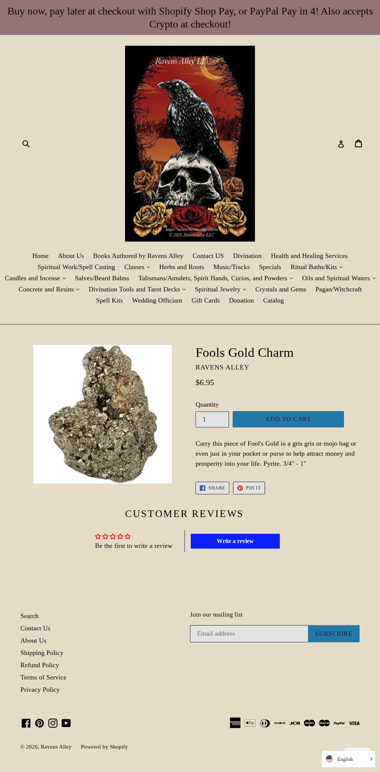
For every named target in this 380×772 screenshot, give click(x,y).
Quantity (207, 404)
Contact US (208, 255)
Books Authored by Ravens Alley (138, 255)
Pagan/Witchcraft (338, 289)
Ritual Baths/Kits (318, 267)
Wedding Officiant (157, 300)
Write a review (235, 541)
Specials (270, 267)
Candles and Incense (37, 278)
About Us (71, 255)
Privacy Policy (40, 689)
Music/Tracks (231, 267)
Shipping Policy (41, 652)
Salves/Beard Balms (102, 278)
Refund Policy (39, 665)
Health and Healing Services (309, 255)
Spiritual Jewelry (222, 289)
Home (40, 255)
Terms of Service (43, 677)
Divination (247, 255)
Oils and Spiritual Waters (340, 278)
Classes (139, 267)
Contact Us (35, 628)
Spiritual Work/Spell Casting (76, 267)
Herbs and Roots (181, 267)
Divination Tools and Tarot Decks (139, 289)
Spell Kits (109, 300)
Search (29, 616)
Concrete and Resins (51, 289)
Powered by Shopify (104, 747)
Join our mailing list (216, 614)
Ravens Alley (56, 747)
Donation (241, 300)
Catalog (273, 300)
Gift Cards (205, 300)
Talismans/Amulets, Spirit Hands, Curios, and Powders (217, 278)
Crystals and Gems (280, 289)
